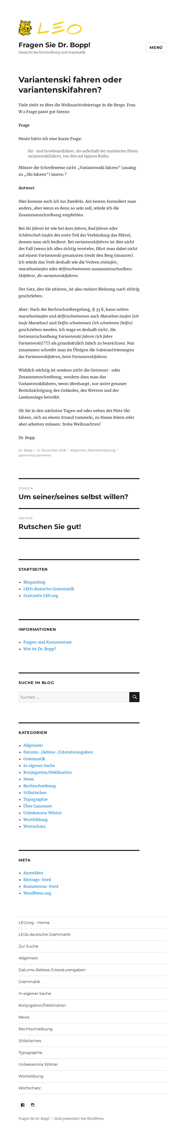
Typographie (35, 799)
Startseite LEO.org (40, 595)
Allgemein (78, 450)
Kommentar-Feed (40, 886)
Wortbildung (35, 819)
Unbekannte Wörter (42, 812)
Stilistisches (34, 792)
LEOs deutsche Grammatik (48, 588)
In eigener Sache (39, 765)
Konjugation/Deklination (47, 772)
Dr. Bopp (26, 450)
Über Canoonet (37, 806)
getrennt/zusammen (35, 455)
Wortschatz (34, 826)
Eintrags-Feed (37, 879)
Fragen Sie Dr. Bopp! (54, 45)
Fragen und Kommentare (47, 642)
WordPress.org (37, 893)
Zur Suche (28, 946)
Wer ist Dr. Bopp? (39, 648)
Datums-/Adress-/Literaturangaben (58, 752)
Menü (156, 47)
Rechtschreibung (101, 450)
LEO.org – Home (34, 922)
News (28, 779)
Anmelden (33, 872)
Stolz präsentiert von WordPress (79, 1119)
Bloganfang (34, 582)
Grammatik (34, 758)
